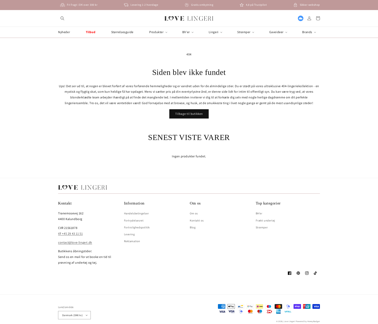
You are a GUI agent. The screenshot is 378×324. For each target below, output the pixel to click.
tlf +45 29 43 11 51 (70, 234)
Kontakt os (197, 220)
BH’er (259, 213)
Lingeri (214, 32)
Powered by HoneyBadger (308, 321)
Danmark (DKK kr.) (72, 315)
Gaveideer (276, 32)
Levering (129, 234)
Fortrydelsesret (134, 220)
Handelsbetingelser (136, 213)
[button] (62, 18)
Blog (192, 227)
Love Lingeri (289, 321)
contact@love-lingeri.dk (75, 242)
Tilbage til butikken (189, 114)
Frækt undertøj (265, 220)
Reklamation (132, 241)
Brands (307, 32)
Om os (194, 213)
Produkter (156, 32)
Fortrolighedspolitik (137, 227)
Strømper (243, 32)
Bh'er (186, 32)
